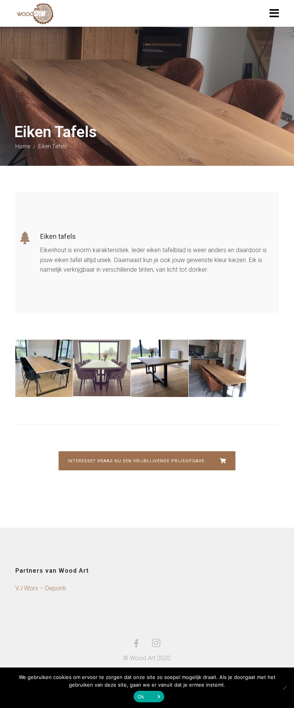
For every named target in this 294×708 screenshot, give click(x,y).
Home (22, 146)
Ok (140, 696)
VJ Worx (26, 588)
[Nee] (284, 688)
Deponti (55, 588)
